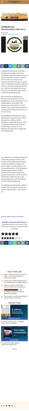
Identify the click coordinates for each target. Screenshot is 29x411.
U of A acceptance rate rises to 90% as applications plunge (14, 291)
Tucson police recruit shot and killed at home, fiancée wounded (15, 297)
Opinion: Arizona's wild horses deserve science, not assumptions (14, 286)
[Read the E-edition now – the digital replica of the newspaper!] (14, 312)
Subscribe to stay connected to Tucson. (14, 222)
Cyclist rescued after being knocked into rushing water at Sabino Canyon (15, 281)
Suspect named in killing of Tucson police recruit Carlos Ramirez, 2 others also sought (15, 276)
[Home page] (14, 2)
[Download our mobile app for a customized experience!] (14, 333)
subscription (6, 224)
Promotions (14, 303)
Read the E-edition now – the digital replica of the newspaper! (12, 322)
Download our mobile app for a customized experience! (10, 343)
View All (14, 349)
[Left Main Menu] (2, 2)
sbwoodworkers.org (14, 181)
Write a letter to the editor (15, 216)
